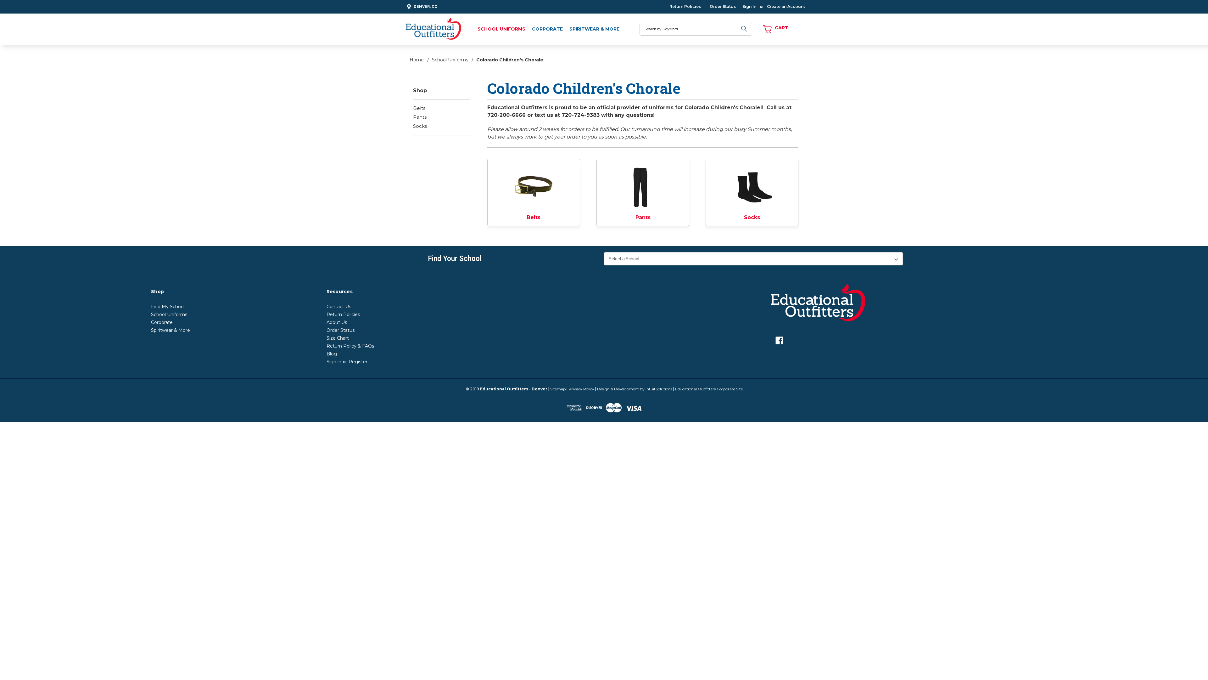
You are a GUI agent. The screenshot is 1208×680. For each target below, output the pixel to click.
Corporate (547, 29)
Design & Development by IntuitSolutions (634, 389)
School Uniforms (501, 29)
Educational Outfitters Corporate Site (709, 389)
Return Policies (685, 6)
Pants (420, 117)
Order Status (723, 6)
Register (358, 362)
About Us (337, 322)
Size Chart (338, 338)
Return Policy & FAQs (350, 346)
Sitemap (558, 389)
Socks (420, 126)
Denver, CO (426, 6)
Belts (419, 108)
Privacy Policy (581, 389)
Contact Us (339, 306)
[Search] (744, 29)
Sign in (334, 362)
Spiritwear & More (594, 29)
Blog (332, 354)
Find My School (168, 306)
